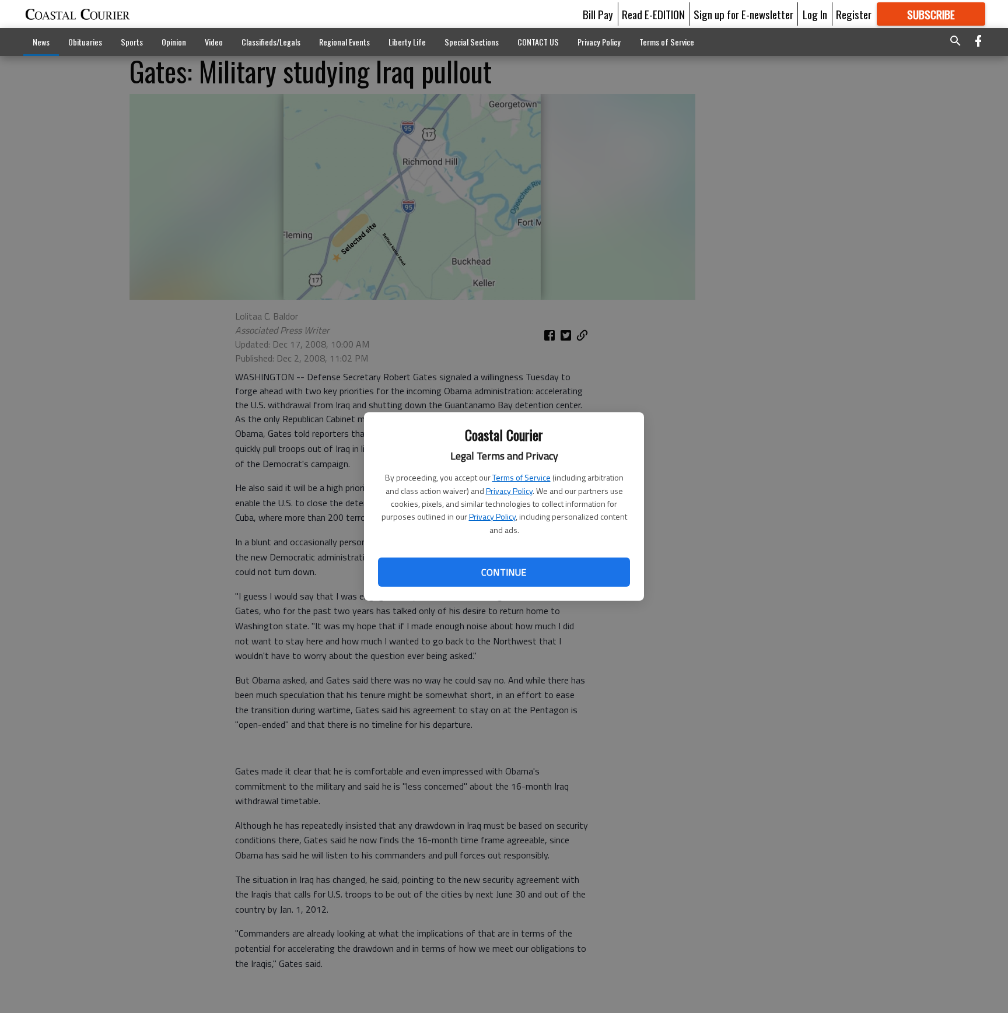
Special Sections (471, 42)
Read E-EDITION (653, 14)
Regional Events (344, 42)
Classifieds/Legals (271, 42)
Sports (132, 42)
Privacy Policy (509, 491)
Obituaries (85, 42)
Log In (815, 14)
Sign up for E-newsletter (743, 14)
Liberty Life (407, 42)
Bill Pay (598, 14)
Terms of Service (521, 477)
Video (214, 42)
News (41, 42)
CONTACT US (538, 42)
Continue (503, 572)
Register (854, 14)
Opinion (174, 42)
